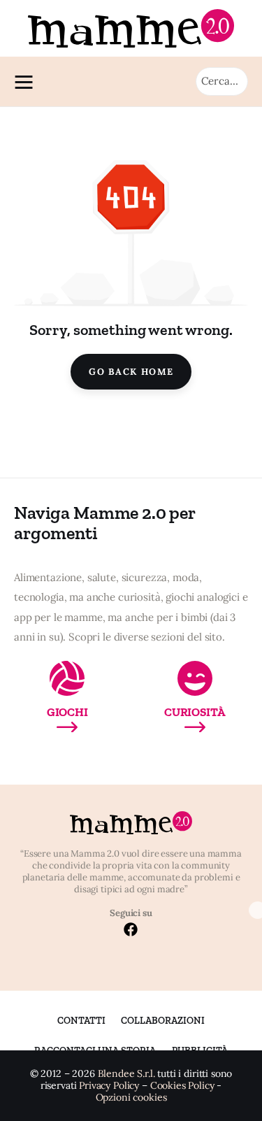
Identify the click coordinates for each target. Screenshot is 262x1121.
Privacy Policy (109, 1086)
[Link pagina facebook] (131, 931)
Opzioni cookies (131, 1098)
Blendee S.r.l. (126, 1074)
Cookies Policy (182, 1086)
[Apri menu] (27, 82)
